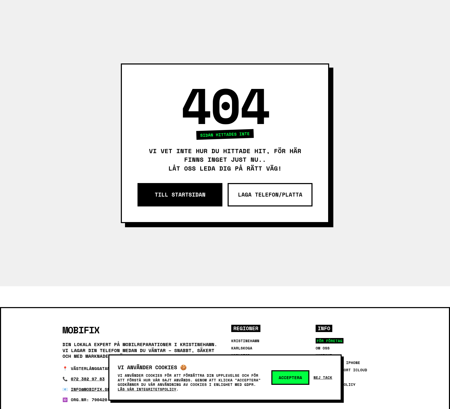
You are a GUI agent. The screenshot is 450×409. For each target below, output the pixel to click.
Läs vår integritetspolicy (147, 389)
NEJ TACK (323, 377)
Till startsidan (180, 195)
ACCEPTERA (290, 377)
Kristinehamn (245, 340)
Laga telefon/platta (270, 195)
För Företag (329, 340)
